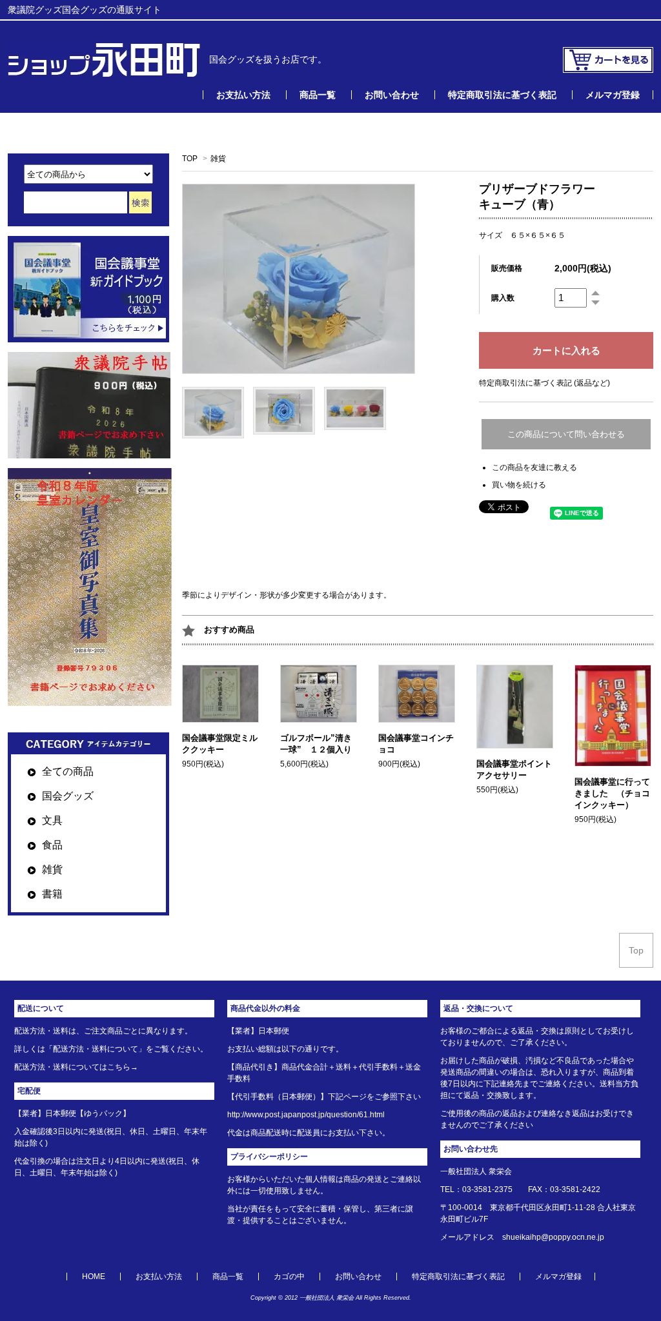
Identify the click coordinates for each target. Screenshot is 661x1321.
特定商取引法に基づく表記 (502, 95)
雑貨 (218, 158)
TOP (190, 158)
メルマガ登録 (612, 95)
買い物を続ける (519, 484)
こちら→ (122, 1066)
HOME (93, 1276)
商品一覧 (318, 95)
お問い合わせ (392, 95)
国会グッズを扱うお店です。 (263, 59)
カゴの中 (289, 1276)
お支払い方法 (243, 95)
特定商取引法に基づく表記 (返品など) (544, 382)
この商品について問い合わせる (566, 434)
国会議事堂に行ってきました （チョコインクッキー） (612, 793)
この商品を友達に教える (534, 467)
